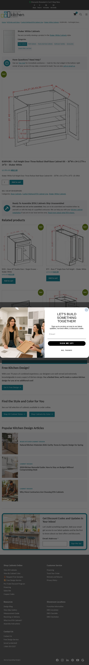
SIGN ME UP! (67, 343)
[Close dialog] (86, 309)
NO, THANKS (66, 350)
